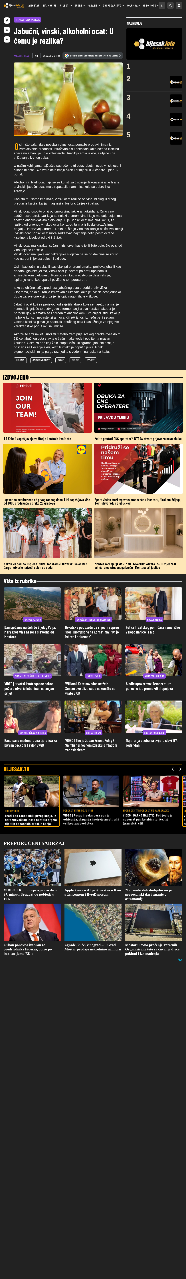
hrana (20, 360)
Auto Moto (149, 5)
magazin (18, 55)
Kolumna (132, 5)
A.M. (36, 55)
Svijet (91, 360)
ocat (61, 360)
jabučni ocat (41, 360)
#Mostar (34, 5)
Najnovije (49, 5)
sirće (75, 360)
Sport (78, 5)
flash (27, 55)
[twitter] (7, 30)
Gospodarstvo (112, 5)
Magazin (93, 5)
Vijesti (65, 5)
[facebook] (7, 20)
